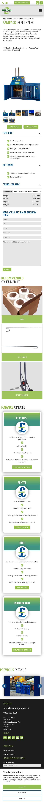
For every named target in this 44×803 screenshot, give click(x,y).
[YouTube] (22, 738)
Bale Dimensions (20, 191)
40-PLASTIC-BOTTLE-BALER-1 (12, 120)
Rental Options (22, 527)
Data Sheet (14, 127)
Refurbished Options (22, 650)
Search (37, 2)
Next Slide (39, 686)
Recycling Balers (9, 750)
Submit (7, 269)
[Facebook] (5, 738)
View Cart (41, 2)
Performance (33, 191)
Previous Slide (4, 686)
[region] (22, 786)
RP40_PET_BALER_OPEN (12, 113)
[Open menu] (40, 11)
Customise (22, 793)
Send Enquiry (31, 127)
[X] (9, 738)
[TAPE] (22, 300)
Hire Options (22, 588)
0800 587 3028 (10, 712)
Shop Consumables (22, 3)
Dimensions (7, 191)
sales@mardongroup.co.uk (16, 708)
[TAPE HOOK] (22, 338)
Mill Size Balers (9, 754)
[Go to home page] (6, 10)
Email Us (6, 2)
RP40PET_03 (31, 113)
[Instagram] (13, 738)
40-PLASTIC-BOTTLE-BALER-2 (5, 120)
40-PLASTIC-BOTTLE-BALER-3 (18, 113)
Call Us (2, 2)
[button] (22, 133)
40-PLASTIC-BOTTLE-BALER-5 (38, 113)
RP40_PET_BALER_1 (5, 113)
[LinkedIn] (17, 738)
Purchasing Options (22, 467)
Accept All (22, 787)
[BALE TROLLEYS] (22, 376)
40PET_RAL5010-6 (25, 113)
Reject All (22, 798)
